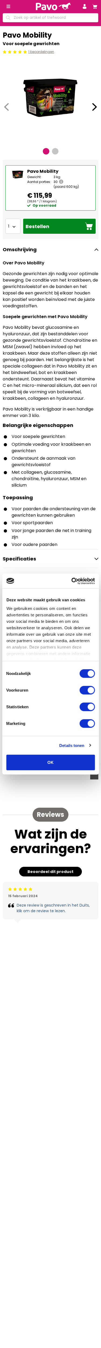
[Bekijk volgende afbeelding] (94, 107)
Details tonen (71, 745)
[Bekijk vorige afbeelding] (6, 107)
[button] (84, 6)
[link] (94, 6)
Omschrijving (20, 249)
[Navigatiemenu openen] (8, 6)
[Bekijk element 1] (46, 151)
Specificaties (19, 558)
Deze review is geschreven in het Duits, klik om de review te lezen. (53, 908)
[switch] (87, 690)
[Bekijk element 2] (55, 151)
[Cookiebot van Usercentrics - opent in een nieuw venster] (72, 580)
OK (50, 762)
